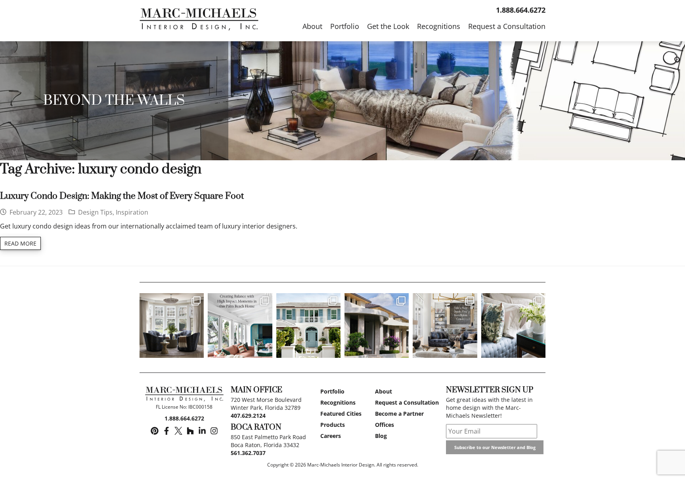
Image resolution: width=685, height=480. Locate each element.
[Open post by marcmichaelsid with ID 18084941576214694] (376, 325)
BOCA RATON (256, 427)
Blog (381, 436)
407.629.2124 (248, 415)
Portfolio (332, 391)
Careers (330, 436)
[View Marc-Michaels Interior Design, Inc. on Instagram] (214, 431)
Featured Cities (341, 413)
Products (332, 424)
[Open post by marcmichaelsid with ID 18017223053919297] (240, 325)
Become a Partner (399, 413)
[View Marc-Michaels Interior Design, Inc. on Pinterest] (155, 431)
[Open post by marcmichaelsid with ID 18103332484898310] (445, 325)
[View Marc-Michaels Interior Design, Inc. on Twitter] (178, 431)
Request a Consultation (407, 402)
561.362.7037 (248, 453)
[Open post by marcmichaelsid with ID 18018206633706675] (308, 325)
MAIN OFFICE (256, 390)
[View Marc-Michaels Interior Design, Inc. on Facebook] (166, 431)
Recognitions (338, 402)
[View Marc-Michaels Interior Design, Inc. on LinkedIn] (202, 431)
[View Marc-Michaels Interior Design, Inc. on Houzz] (190, 431)
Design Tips (95, 212)
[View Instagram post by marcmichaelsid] (196, 350)
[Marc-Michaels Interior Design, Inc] (184, 395)
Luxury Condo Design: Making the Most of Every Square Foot (122, 196)
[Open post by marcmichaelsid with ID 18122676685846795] (513, 325)
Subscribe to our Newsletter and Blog (495, 447)
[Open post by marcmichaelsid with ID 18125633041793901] (172, 325)
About (383, 391)
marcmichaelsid (171, 300)
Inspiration (132, 212)
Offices (384, 424)
